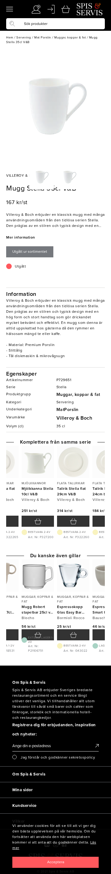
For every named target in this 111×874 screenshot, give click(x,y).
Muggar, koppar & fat (78, 394)
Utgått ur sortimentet (29, 251)
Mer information (20, 237)
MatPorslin (67, 409)
